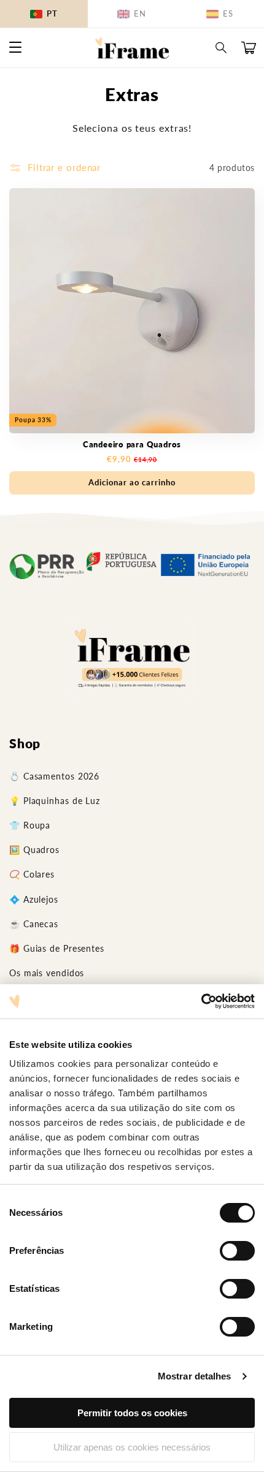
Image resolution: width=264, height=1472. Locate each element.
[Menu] (15, 47)
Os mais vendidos (46, 973)
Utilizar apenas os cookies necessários (132, 1447)
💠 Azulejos (33, 899)
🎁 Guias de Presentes (56, 948)
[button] (221, 47)
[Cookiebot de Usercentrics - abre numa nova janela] (201, 1001)
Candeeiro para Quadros (132, 444)
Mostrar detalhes (194, 1376)
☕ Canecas (33, 924)
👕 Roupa (29, 825)
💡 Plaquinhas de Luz (54, 800)
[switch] (237, 1251)
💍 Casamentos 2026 (54, 776)
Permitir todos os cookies (132, 1413)
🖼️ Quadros (34, 849)
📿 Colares (32, 874)
